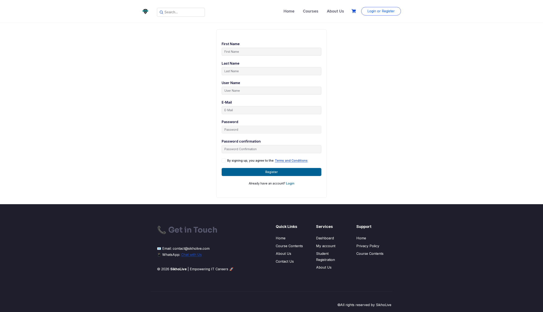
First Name (231, 44)
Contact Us (285, 261)
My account (325, 246)
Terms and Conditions (291, 160)
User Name (231, 83)
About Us (335, 11)
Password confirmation (241, 141)
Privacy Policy (367, 246)
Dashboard (325, 238)
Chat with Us (191, 254)
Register (271, 172)
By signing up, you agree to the (267, 160)
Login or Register (381, 11)
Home (289, 11)
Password (230, 122)
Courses (310, 11)
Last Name (230, 63)
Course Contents (289, 246)
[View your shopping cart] (354, 11)
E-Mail (227, 102)
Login (290, 183)
